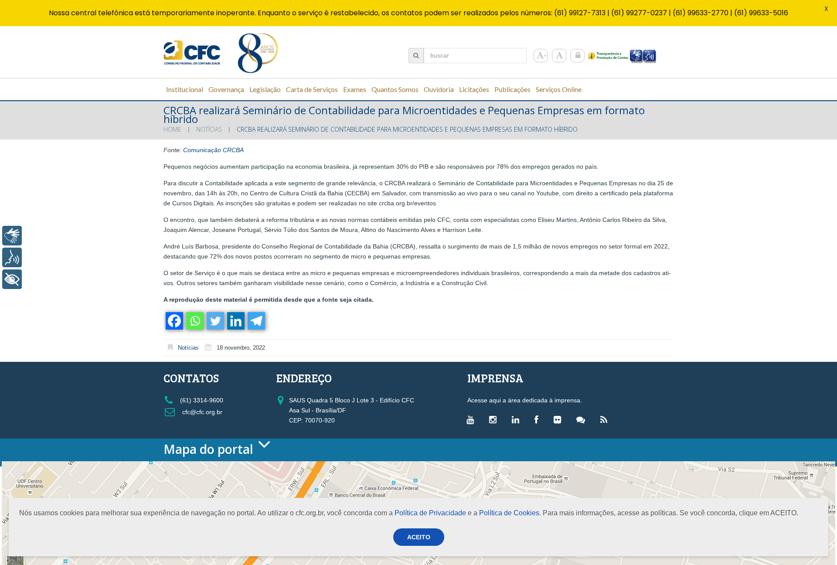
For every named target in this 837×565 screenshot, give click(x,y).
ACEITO (418, 537)
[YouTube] (472, 419)
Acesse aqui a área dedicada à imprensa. (524, 400)
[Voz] (12, 257)
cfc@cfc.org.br (201, 411)
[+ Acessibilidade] (12, 279)
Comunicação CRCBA (213, 149)
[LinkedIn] (517, 419)
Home (172, 129)
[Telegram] (255, 321)
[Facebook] (173, 321)
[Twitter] (214, 321)
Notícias (209, 129)
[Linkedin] (235, 321)
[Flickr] (559, 419)
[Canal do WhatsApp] (583, 419)
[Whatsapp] (194, 321)
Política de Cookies (509, 513)
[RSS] (606, 419)
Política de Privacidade (430, 513)
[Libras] (12, 235)
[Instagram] (495, 419)
